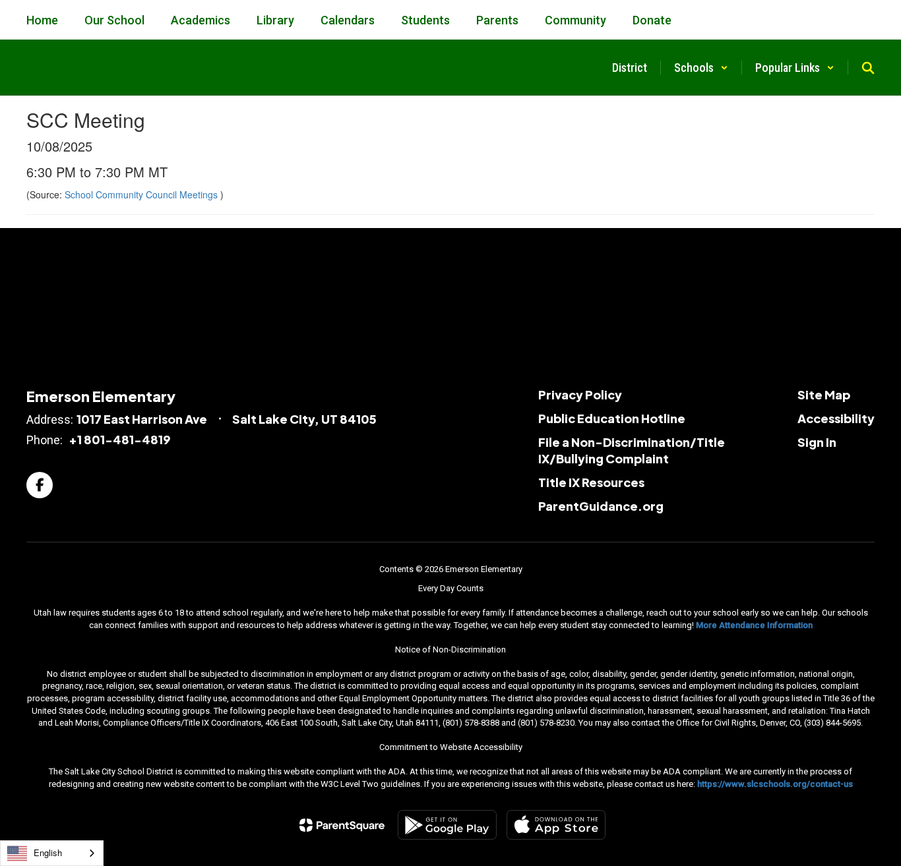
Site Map (823, 394)
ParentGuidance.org (601, 505)
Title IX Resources (591, 482)
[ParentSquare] (342, 825)
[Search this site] (868, 67)
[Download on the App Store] (556, 825)
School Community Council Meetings (142, 194)
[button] (701, 67)
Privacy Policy (580, 394)
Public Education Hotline (611, 418)
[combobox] (52, 853)
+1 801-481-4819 (119, 439)
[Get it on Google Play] (447, 825)
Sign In (816, 441)
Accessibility (836, 418)
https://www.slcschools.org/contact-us (775, 784)
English (48, 852)
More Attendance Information (754, 625)
